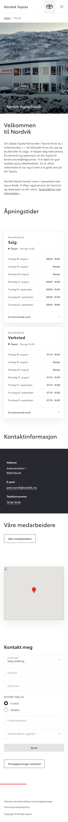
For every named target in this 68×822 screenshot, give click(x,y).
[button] (34, 590)
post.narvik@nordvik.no (22, 487)
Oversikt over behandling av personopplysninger (28, 801)
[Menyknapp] (61, 6)
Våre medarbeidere (20, 538)
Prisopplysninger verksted (24, 764)
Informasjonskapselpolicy (17, 806)
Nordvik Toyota (16, 6)
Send (34, 748)
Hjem (7, 18)
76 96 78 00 (13, 502)
